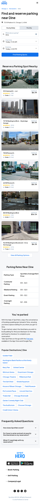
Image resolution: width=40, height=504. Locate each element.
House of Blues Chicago (12, 386)
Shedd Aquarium (23, 382)
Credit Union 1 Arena (10, 410)
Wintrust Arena (8, 372)
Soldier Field (7, 356)
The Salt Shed (8, 382)
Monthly (29, 28)
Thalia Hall (6, 396)
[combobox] (20, 34)
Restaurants (13, 8)
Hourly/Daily (10, 28)
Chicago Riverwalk (21, 396)
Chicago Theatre (9, 377)
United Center (18, 367)
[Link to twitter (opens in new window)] (22, 492)
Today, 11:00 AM (11, 42)
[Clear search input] (36, 34)
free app (29, 339)
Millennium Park (25, 377)
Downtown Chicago (25, 372)
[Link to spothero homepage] (20, 455)
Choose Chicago (24, 405)
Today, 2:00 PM (11, 49)
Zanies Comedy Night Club (13, 400)
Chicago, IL (5, 8)
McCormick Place (9, 391)
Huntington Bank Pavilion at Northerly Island (17, 361)
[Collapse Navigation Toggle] (37, 3)
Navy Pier (6, 367)
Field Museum (30, 386)
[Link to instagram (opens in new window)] (18, 492)
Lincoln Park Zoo (26, 391)
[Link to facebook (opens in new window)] (15, 492)
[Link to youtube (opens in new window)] (25, 492)
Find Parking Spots (20, 55)
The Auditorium (8, 405)
